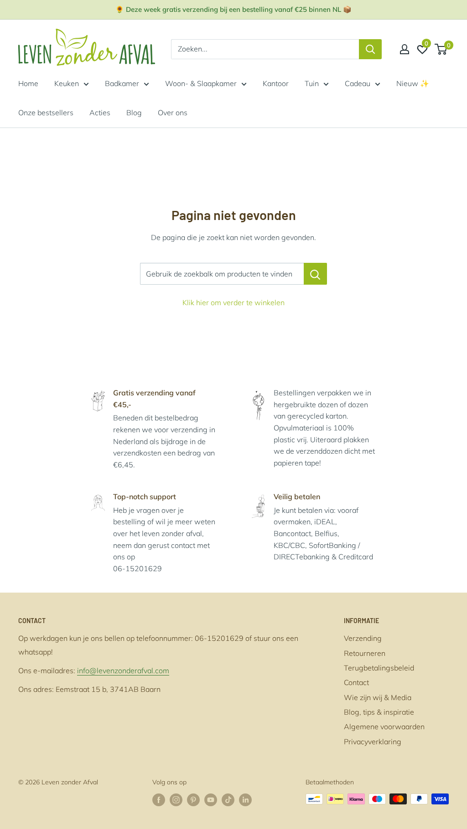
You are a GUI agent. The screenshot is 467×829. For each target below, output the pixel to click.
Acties (99, 112)
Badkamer (122, 83)
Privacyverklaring (372, 741)
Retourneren (364, 653)
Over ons (172, 112)
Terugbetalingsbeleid (379, 667)
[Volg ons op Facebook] (158, 800)
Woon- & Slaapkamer (201, 83)
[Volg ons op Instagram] (176, 800)
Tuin (312, 83)
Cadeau (357, 83)
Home (28, 83)
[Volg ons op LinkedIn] (245, 800)
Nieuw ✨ (412, 83)
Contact (356, 682)
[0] (441, 49)
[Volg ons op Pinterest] (193, 800)
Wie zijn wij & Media (377, 697)
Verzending (363, 638)
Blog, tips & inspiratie (379, 711)
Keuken (66, 83)
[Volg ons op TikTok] (228, 800)
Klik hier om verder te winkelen (233, 302)
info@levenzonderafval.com (123, 670)
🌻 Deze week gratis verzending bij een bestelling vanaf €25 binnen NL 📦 (233, 9)
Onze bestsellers (45, 112)
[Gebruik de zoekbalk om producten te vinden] (315, 274)
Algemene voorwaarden (384, 726)
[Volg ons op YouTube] (210, 800)
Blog (134, 112)
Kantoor (276, 83)
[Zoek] (370, 49)
